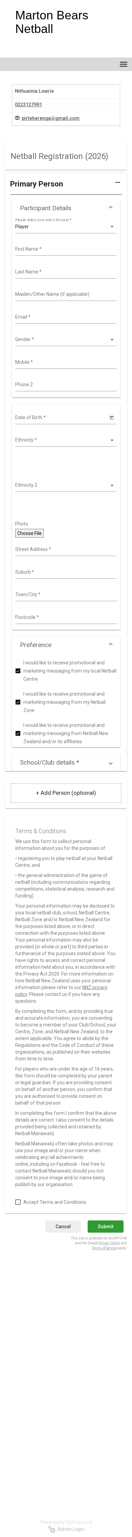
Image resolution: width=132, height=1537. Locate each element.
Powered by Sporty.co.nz (66, 1522)
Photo (21, 523)
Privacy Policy (109, 1243)
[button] (66, 186)
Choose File (29, 533)
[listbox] (65, 227)
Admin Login (70, 1529)
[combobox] (65, 249)
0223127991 (28, 104)
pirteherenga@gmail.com (51, 118)
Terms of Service (104, 1248)
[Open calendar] (111, 417)
